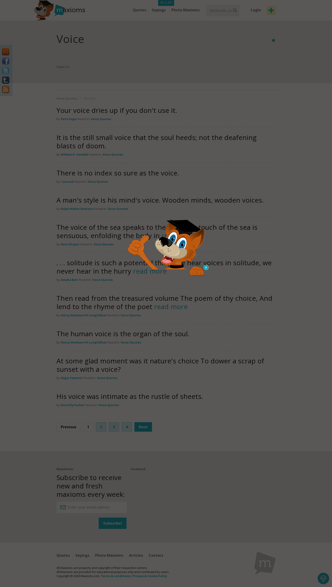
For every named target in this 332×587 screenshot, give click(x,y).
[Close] (206, 267)
